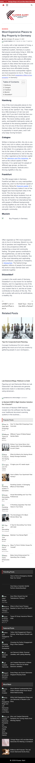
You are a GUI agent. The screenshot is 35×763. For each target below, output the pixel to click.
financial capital (22, 186)
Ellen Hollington (8, 39)
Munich (7, 92)
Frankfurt (8, 90)
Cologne (7, 87)
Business (5, 29)
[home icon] (3, 5)
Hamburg (7, 85)
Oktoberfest (8, 263)
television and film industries (17, 158)
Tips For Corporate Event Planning (15, 523)
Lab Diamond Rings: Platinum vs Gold (16, 680)
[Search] (31, 5)
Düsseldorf (8, 94)
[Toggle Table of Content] (22, 82)
